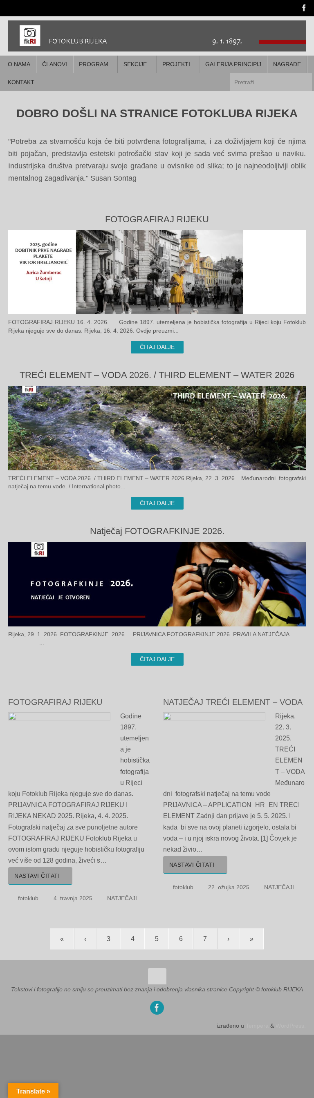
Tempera (257, 1025)
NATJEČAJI (122, 898)
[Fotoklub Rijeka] (304, 7)
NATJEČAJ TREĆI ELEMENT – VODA (233, 702)
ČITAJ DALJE (157, 347)
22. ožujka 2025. (229, 887)
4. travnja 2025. (74, 898)
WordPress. (291, 1025)
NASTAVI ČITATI (37, 875)
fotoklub (28, 898)
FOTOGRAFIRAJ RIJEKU (55, 702)
